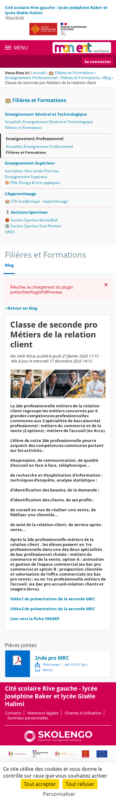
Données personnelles (27, 717)
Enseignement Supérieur (30, 163)
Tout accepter (40, 784)
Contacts (13, 712)
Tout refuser (80, 784)
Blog (107, 77)
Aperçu (44, 669)
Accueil (39, 72)
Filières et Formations (80, 77)
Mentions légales (43, 712)
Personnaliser (59, 794)
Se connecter (97, 61)
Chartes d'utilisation (83, 712)
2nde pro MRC (52, 657)
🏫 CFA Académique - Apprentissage (36, 201)
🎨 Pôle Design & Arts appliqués (32, 182)
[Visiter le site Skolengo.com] (58, 740)
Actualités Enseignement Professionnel (39, 146)
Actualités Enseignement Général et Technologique (49, 121)
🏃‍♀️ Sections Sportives (26, 212)
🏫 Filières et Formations (71, 72)
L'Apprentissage (20, 193)
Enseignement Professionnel (31, 77)
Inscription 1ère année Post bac (32, 171)
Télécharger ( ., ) (65, 664)
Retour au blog (21, 308)
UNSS (10, 231)
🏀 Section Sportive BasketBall (31, 220)
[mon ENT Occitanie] (82, 47)
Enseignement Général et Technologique (46, 114)
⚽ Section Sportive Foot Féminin (33, 226)
